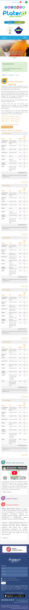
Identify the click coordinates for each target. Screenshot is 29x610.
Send (3, 583)
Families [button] (20, 22)
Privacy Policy (9, 607)
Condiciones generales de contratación (19, 608)
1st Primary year (6, 116)
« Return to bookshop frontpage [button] (10, 124)
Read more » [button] (5, 538)
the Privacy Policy (13, 578)
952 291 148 (25, 602)
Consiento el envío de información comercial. (11, 580)
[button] (2, 49)
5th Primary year (6, 121)
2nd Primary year (16, 116)
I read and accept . (9, 578)
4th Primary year (16, 118)
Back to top (24, 182)
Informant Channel (17, 607)
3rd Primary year (6, 118)
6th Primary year (15, 121)
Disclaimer (3, 607)
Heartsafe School (15, 2)
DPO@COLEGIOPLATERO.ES (6, 589)
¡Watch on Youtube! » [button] (7, 492)
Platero (4, 38)
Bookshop (11, 75)
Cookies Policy (25, 607)
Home (5, 75)
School (23, 2)
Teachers (9, 22)
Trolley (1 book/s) (6, 127)
